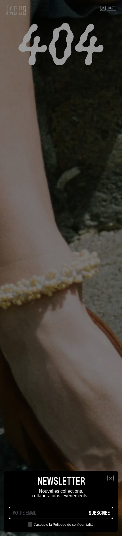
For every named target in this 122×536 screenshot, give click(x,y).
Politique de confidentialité (73, 525)
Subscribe (99, 513)
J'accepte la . (64, 524)
